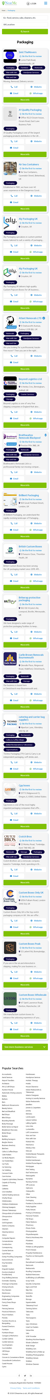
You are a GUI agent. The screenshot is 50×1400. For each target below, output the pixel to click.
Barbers (4, 1099)
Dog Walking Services (10, 1278)
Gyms (4, 1367)
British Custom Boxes (30, 546)
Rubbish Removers (33, 1275)
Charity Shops (7, 1198)
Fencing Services (8, 1309)
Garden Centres (7, 1339)
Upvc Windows (31, 1324)
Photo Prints (30, 1228)
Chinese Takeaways (9, 1210)
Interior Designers (32, 1095)
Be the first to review (32, 56)
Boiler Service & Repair (10, 1127)
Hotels (28, 1084)
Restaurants (30, 1268)
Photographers (31, 1231)
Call (15, 87)
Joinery (28, 1111)
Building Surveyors (8, 1139)
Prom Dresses (31, 1250)
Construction (6, 1244)
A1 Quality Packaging (30, 109)
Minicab (29, 1151)
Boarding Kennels (8, 1121)
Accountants (6, 1074)
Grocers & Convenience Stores (13, 1357)
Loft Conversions (32, 1132)
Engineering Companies (10, 1296)
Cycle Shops (6, 1254)
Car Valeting (6, 1170)
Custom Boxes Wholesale (33, 994)
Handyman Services (33, 1077)
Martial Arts (30, 1142)
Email (15, 93)
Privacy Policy (15, 1388)
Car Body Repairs (8, 1158)
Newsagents (30, 1176)
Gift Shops (6, 1351)
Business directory (8, 1145)
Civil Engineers (7, 1223)
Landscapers (30, 1117)
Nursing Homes (31, 1182)
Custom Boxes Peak (29, 943)
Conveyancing (7, 1247)
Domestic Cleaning (9, 1281)
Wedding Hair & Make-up (35, 1352)
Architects (5, 1084)
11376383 (37, 1383)
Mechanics (30, 1145)
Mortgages (30, 1166)
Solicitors (29, 1293)
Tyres (28, 1321)
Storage (28, 1299)
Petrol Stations (31, 1222)
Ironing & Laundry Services (35, 1098)
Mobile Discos (31, 1157)
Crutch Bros (25, 836)
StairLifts (29, 1296)
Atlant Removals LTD (30, 318)
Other (28, 1194)
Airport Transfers (8, 1080)
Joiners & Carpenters (33, 1108)
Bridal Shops (6, 1133)
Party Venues (30, 1210)
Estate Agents (7, 1299)
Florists (4, 1318)
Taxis (28, 1315)
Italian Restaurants (33, 1101)
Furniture (5, 1330)
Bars (3, 1102)
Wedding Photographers (35, 1355)
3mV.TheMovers (28, 52)
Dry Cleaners (6, 1290)
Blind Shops (6, 1118)
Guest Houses (7, 1364)
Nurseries (29, 1179)
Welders (29, 1361)
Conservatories (7, 1241)
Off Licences (30, 1185)
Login (33, 3)
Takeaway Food (32, 1305)
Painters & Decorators (34, 1203)
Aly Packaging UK (28, 218)
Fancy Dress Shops (9, 1302)
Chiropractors (7, 1216)
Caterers (5, 1186)
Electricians (6, 1293)
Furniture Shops (7, 1333)
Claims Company (8, 1226)
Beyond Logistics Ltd (30, 379)
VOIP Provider (31, 1336)
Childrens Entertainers (10, 1204)
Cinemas (5, 1220)
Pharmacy (29, 1225)
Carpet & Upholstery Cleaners (12, 1179)
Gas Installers (7, 1348)
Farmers (5, 1305)
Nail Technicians (32, 1173)
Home (3, 10)
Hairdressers (30, 1074)
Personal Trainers (32, 1216)
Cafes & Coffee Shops (10, 1152)
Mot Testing (30, 1169)
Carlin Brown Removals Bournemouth (31, 656)
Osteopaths (30, 1191)
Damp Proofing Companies (12, 1257)
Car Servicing (6, 1167)
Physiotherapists (32, 1234)
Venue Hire (30, 1330)
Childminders (6, 1201)
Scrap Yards (30, 1281)
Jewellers (29, 1105)
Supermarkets (31, 1302)
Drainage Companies (9, 1284)
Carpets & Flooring (9, 1182)
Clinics (4, 1235)
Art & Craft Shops (8, 1087)
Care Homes (6, 1176)
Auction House (7, 1090)
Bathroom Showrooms (10, 1105)
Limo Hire (29, 1126)
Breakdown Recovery (9, 1130)
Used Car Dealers (32, 1327)
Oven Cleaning (31, 1197)
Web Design (30, 1346)
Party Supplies (31, 1207)
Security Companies (33, 1284)
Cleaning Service (8, 1232)
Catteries (5, 1189)
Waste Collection (32, 1343)
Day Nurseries (7, 1263)
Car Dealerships (7, 1161)
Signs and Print (31, 1287)
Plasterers (29, 1241)
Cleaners (5, 1229)
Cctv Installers (7, 1192)
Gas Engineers (7, 1345)
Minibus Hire (30, 1148)
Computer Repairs (8, 1238)
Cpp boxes (24, 785)
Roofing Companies (33, 1271)
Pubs (28, 1259)
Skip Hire (29, 1290)
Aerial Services (7, 1077)
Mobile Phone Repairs (34, 1163)
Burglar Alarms (7, 1142)
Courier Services (7, 1250)
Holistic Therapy (32, 1080)
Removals (29, 1265)
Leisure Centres (31, 1120)
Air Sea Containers (29, 164)
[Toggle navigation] (46, 3)
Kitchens (29, 1114)
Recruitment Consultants (35, 1262)
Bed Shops (6, 1114)
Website (38, 87)
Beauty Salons (7, 1108)
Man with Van (31, 1139)
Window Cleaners (32, 1364)
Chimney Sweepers (8, 1207)
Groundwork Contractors (11, 1360)
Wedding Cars (31, 1349)
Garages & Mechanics (10, 1336)
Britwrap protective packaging (29, 599)
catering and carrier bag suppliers (32, 718)
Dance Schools (7, 1260)
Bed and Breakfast (8, 1111)
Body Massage (7, 1124)
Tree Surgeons (31, 1318)
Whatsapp (38, 93)
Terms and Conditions (31, 1388)
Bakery (4, 1096)
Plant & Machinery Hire (34, 1237)
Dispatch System (8, 1269)
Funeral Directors (8, 1326)
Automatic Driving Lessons (12, 1093)
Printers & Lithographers (35, 1247)
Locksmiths (30, 1129)
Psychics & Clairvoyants (34, 1256)
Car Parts (5, 1164)
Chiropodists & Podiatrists (11, 1213)
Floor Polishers (7, 1315)
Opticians (29, 1188)
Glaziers (5, 1354)
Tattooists (29, 1312)
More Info (25, 100)
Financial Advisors (8, 1312)
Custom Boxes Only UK (31, 892)
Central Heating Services (10, 1195)
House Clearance (32, 1087)
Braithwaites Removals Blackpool (29, 436)
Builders (5, 1136)
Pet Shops (29, 1219)
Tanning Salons (31, 1309)
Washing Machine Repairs (35, 1339)
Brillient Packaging (29, 495)
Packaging (30, 1200)
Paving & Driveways (33, 1213)
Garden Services (7, 1342)
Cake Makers (6, 1155)
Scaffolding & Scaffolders (35, 1278)
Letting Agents (31, 1123)
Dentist (4, 1266)
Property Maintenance (34, 1253)
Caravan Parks (7, 1173)
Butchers (5, 1148)
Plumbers (29, 1244)
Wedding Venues (32, 1358)
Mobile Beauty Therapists (35, 1154)
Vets (27, 1333)
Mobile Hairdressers (33, 1160)
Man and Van (31, 1135)
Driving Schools (7, 1287)
